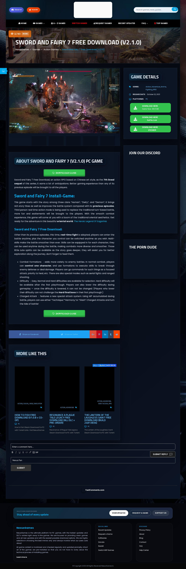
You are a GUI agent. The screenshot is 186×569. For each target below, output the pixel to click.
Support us (161, 513)
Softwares (102, 538)
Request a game (140, 513)
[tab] (3, 71)
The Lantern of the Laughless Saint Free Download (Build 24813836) (97, 419)
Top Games (162, 23)
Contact (142, 542)
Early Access (103, 404)
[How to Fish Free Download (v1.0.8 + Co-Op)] (30, 388)
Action (20, 404)
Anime (163, 87)
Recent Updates (104, 530)
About (141, 534)
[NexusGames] (93, 9)
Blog (141, 538)
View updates (119, 513)
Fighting (149, 89)
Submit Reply (160, 454)
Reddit (101, 546)
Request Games (103, 23)
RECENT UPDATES (126, 23)
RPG (110, 404)
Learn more (21, 557)
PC (19, 424)
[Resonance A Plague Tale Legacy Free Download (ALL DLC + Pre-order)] (65, 388)
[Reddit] (117, 334)
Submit (21, 468)
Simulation (38, 404)
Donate (101, 542)
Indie (31, 404)
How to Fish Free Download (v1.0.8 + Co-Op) (29, 417)
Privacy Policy (144, 530)
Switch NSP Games (106, 550)
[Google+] (93, 334)
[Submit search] (175, 9)
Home (23, 23)
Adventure (70, 407)
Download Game (66, 172)
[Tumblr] (111, 334)
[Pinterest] (99, 334)
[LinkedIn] (105, 334)
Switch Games (79, 23)
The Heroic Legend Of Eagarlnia (90, 221)
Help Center (144, 550)
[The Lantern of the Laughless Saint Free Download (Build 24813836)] (99, 388)
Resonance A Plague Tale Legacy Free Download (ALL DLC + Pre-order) (62, 419)
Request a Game (105, 534)
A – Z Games (59, 23)
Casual (26, 404)
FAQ (144, 23)
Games (39, 23)
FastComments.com (94, 490)
